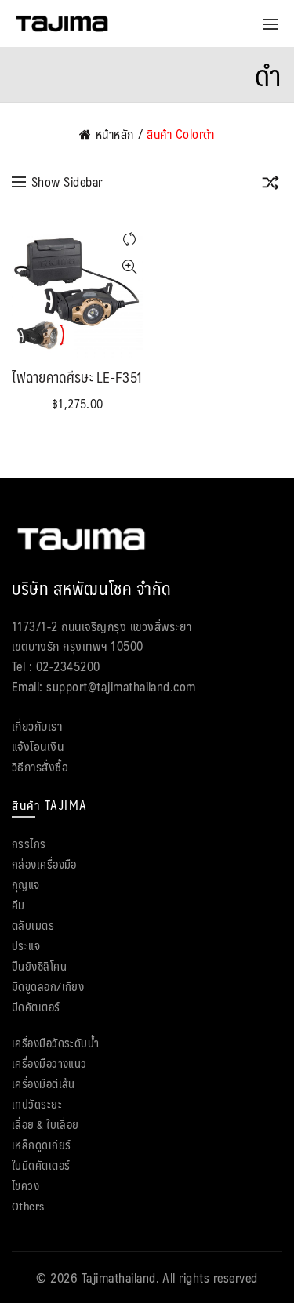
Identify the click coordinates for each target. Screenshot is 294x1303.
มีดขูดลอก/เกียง (48, 986)
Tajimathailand (119, 1277)
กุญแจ (26, 884)
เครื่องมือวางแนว (49, 1063)
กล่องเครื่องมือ (44, 863)
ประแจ (26, 945)
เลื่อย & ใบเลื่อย (45, 1124)
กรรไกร (29, 843)
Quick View (129, 267)
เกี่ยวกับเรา (37, 725)
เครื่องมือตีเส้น (43, 1083)
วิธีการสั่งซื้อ (40, 766)
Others (28, 1205)
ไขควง (25, 1185)
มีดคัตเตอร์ (36, 1006)
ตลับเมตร (33, 925)
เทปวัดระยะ (37, 1103)
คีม (18, 904)
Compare (129, 239)
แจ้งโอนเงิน (38, 746)
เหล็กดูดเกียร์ (41, 1144)
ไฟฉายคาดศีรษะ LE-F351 (77, 378)
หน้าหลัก (115, 134)
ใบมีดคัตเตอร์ (41, 1164)
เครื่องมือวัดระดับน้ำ (55, 1042)
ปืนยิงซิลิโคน (39, 965)
